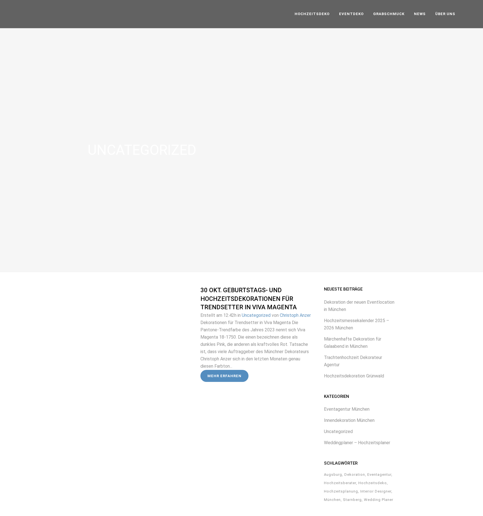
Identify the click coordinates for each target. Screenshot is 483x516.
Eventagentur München (347, 409)
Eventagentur (379, 474)
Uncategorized (256, 315)
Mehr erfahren (224, 376)
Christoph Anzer (295, 315)
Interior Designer (375, 491)
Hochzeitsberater (340, 483)
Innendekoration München (349, 420)
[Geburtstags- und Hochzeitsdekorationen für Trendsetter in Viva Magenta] (144, 328)
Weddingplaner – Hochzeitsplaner (357, 442)
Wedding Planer (378, 500)
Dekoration (354, 474)
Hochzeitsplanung (341, 491)
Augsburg (333, 474)
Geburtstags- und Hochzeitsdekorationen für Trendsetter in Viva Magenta (248, 299)
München (332, 500)
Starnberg (352, 500)
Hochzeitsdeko (372, 483)
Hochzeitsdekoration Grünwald (354, 376)
